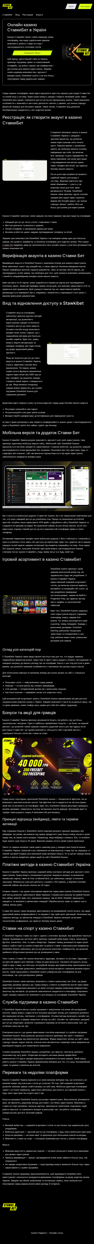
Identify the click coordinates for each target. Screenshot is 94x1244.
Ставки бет (7, 245)
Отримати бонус (32, 53)
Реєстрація (85, 6)
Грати (71, 6)
